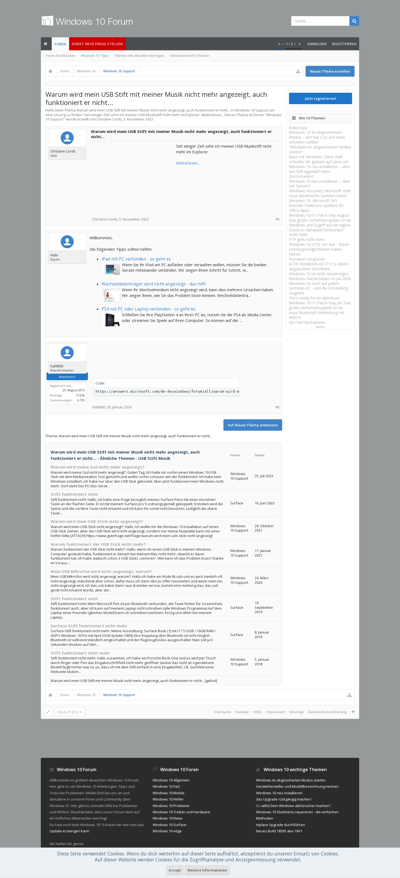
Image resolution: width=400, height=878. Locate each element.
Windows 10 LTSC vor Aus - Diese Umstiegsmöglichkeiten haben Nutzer (319, 249)
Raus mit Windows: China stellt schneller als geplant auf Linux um (319, 159)
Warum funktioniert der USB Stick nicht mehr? (98, 544)
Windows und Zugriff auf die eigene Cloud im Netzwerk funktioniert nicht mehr (320, 229)
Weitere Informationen (207, 870)
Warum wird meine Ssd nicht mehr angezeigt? (97, 467)
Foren (60, 44)
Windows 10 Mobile (168, 792)
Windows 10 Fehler (168, 799)
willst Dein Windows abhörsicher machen (295, 805)
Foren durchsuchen (60, 55)
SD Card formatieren (307, 322)
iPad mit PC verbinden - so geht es (136, 259)
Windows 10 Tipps (95, 55)
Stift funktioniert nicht (74, 494)
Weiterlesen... (188, 163)
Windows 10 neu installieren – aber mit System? (319, 184)
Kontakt (242, 711)
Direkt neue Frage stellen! (97, 43)
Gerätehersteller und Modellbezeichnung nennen (297, 786)
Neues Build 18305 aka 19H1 (279, 831)
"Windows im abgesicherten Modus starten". (320, 149)
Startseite (222, 711)
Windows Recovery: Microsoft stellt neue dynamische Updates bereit (320, 193)
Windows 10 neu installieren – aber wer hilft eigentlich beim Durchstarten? (319, 171)
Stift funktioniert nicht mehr (80, 653)
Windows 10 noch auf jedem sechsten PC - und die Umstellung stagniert (318, 288)
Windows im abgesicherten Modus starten (291, 780)
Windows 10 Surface (169, 824)
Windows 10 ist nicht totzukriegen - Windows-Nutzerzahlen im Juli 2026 (320, 276)
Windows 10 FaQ (166, 786)
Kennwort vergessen (307, 259)
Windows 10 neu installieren (279, 792)
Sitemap (296, 711)
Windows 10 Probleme (171, 805)
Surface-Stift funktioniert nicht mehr (89, 625)
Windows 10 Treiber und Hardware (181, 811)
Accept (175, 870)
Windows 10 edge (167, 831)
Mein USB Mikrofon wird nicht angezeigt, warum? (101, 571)
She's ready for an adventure (314, 297)
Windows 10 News (168, 818)
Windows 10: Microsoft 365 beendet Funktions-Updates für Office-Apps (316, 205)
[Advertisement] (134, 177)
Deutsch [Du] (68, 711)
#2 (278, 407)
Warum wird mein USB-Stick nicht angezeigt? (97, 521)
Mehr (320, 327)
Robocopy (298, 127)
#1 (278, 219)
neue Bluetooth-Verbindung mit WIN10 (316, 315)
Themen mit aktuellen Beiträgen (139, 55)
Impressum (275, 711)
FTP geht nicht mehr (307, 239)
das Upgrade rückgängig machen (283, 799)
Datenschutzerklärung (327, 711)
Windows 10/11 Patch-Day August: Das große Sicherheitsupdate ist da (320, 218)
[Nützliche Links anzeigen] (298, 71)
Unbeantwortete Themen (189, 55)
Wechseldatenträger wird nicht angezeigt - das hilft (153, 284)
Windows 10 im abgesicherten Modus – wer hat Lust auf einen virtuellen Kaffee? (317, 137)
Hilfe (257, 711)
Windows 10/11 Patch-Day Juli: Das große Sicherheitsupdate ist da (320, 305)
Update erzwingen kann (69, 831)
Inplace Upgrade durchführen (280, 824)
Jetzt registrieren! (320, 98)
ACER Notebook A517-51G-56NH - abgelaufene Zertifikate (319, 266)
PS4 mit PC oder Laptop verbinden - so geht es (148, 309)
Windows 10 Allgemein (171, 780)
